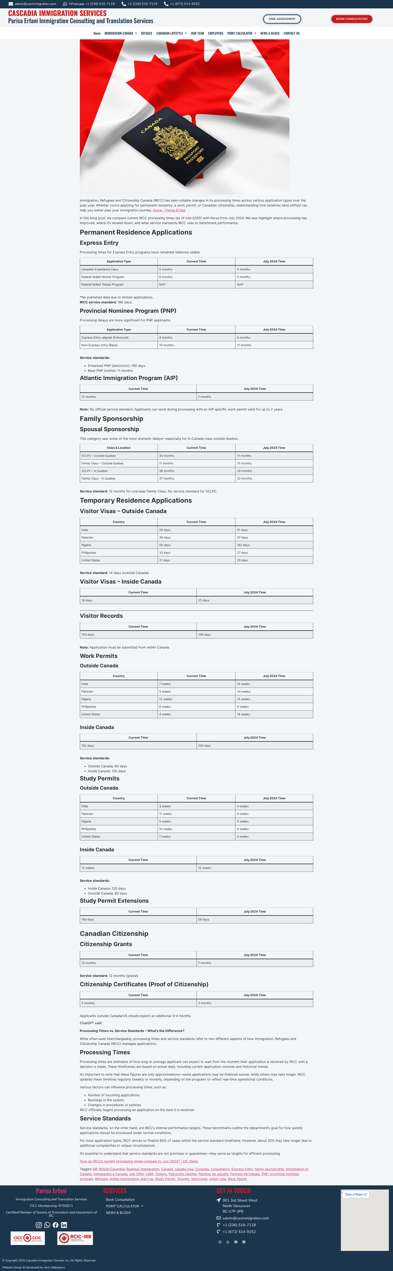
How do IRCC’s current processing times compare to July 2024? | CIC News (139, 1161)
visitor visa (217, 1179)
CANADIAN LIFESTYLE (169, 33)
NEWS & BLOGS (270, 33)
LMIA (150, 1174)
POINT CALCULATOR (239, 33)
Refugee (101, 1179)
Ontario (161, 1174)
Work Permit (237, 1179)
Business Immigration (142, 1169)
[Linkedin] (64, 1225)
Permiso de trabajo (245, 1174)
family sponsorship (269, 1169)
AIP (95, 1169)
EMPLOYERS (215, 33)
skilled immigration (124, 1179)
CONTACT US (292, 33)
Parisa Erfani (51, 1190)
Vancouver (199, 1179)
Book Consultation (120, 1199)
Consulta (202, 1169)
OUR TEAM (197, 33)
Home (97, 33)
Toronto (183, 1179)
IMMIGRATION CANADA (119, 33)
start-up (147, 1179)
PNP (265, 1174)
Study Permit (165, 1179)
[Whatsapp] (47, 1225)
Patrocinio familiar (183, 1174)
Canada (167, 1169)
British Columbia (112, 1169)
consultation (220, 1169)
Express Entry (242, 1169)
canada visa (184, 1169)
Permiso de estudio (213, 1174)
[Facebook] (55, 1225)
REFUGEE (146, 33)
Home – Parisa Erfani (169, 210)
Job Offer (136, 1174)
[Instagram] (38, 1225)
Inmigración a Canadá (110, 1174)
